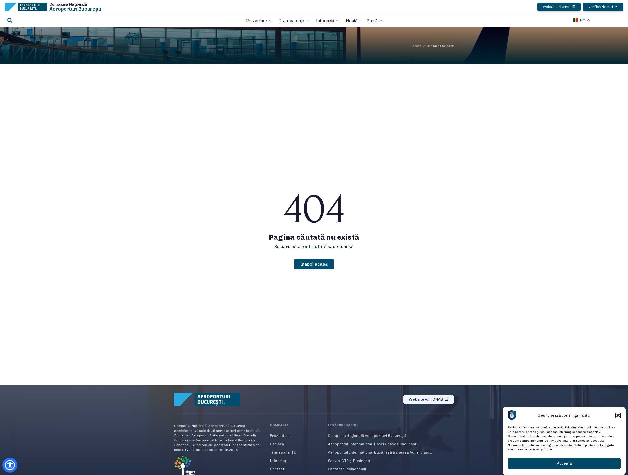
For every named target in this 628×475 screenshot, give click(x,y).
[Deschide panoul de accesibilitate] (9, 465)
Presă (372, 20)
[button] (618, 415)
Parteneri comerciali (347, 469)
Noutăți (352, 20)
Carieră (277, 444)
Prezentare (256, 20)
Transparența (291, 20)
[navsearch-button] (10, 20)
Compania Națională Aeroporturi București (367, 436)
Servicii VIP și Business (349, 461)
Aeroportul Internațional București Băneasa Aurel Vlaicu (380, 452)
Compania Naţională (68, 4)
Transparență (283, 452)
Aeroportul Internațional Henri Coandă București (373, 444)
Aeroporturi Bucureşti (75, 9)
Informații (325, 20)
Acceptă (564, 463)
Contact (277, 469)
